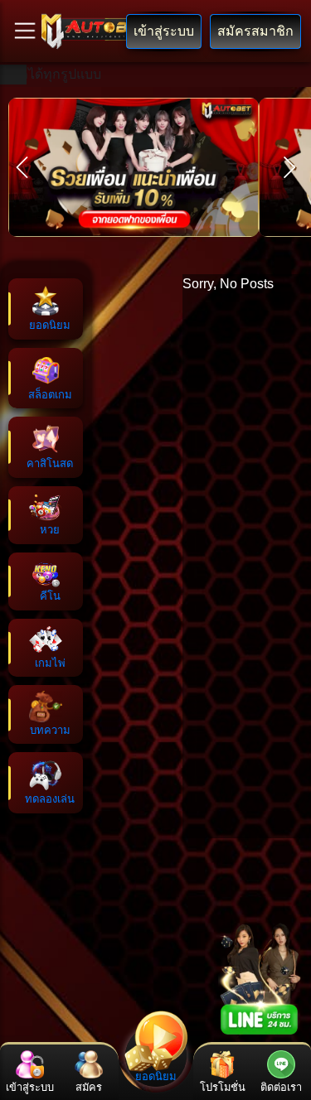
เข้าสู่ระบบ (164, 31)
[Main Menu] (24, 30)
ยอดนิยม (156, 1076)
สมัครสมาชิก (255, 31)
